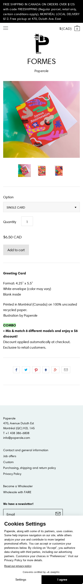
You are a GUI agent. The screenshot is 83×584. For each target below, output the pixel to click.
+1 (55, 369)
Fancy (45, 369)
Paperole (41, 71)
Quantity (9, 222)
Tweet (26, 369)
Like (16, 369)
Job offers (9, 456)
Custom (8, 462)
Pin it (36, 369)
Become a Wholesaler (18, 486)
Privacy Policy (12, 474)
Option (8, 197)
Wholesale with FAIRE (17, 492)
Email (66, 369)
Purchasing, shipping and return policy (29, 468)
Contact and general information (25, 450)
